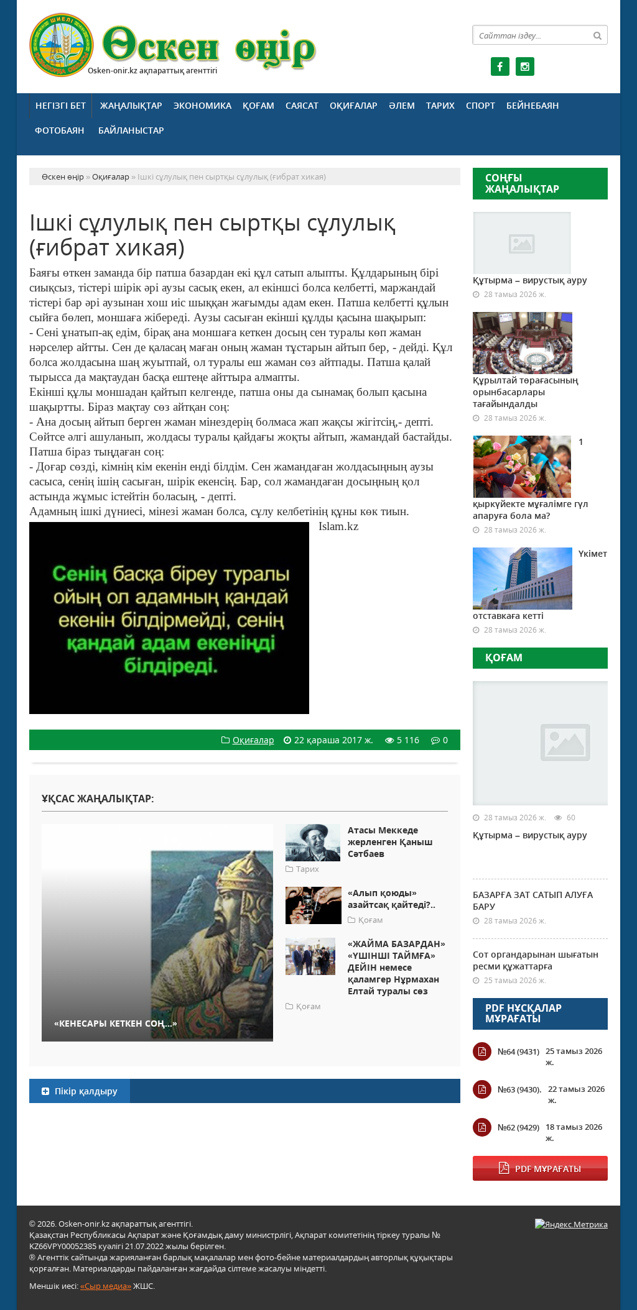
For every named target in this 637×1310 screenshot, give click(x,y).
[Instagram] (525, 66)
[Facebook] (500, 66)
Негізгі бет (60, 105)
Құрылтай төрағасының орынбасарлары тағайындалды (526, 392)
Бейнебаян (532, 105)
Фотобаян (60, 130)
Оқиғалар (354, 105)
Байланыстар (131, 130)
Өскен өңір (173, 45)
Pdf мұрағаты (548, 1169)
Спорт (480, 105)
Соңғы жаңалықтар (522, 183)
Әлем (402, 105)
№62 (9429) (518, 1127)
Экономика (202, 105)
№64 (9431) (518, 1051)
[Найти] (597, 34)
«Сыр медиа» (105, 1285)
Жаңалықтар (131, 105)
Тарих (440, 105)
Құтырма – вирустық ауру (530, 280)
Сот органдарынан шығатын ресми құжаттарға (535, 960)
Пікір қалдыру (85, 1091)
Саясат (302, 105)
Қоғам (258, 105)
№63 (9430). (520, 1089)
